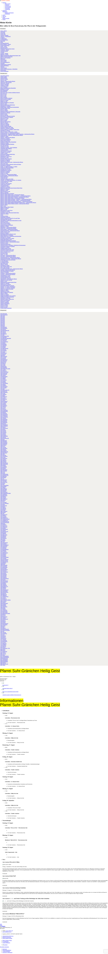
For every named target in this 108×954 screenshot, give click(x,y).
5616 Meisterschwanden (5, 613)
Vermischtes (7, 8)
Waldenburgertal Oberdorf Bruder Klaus (8, 282)
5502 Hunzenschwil (4, 589)
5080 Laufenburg (3, 511)
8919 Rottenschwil (4, 658)
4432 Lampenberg (4, 410)
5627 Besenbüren (3, 624)
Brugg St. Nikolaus (4, 115)
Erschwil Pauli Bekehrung (5, 139)
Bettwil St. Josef (3, 103)
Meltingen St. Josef (4, 190)
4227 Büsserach (3, 360)
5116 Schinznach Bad (4, 522)
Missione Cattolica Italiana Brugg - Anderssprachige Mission (12, 198)
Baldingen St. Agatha (4, 89)
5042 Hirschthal (3, 489)
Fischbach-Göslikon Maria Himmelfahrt (8, 141)
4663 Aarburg (3, 459)
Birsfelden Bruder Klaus (5, 108)
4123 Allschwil (3, 340)
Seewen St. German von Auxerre (6, 250)
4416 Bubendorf (3, 399)
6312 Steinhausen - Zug (5, 648)
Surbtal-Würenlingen (4, 65)
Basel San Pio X (3, 93)
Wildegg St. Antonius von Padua (6, 289)
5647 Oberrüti (3, 632)
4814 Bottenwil (3, 467)
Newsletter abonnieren (4, 946)
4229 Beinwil (3, 363)
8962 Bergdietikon (4, 660)
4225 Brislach (3, 358)
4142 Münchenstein (4, 348)
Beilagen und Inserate (9, 12)
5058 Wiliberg (3, 496)
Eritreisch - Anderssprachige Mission (7, 137)
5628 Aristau (2, 625)
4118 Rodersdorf (3, 339)
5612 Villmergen (3, 610)
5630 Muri (2, 626)
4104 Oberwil (3, 329)
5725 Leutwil (3, 642)
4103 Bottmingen (3, 328)
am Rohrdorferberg (4, 39)
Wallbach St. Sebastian (4, 283)
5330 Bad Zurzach (4, 560)
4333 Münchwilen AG (4, 390)
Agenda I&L (7, 9)
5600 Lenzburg (3, 601)
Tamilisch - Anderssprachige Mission (7, 269)
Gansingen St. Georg (4, 146)
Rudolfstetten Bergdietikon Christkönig (8, 240)
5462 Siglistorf (3, 584)
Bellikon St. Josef (3, 101)
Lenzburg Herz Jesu (4, 182)
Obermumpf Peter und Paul (5, 219)
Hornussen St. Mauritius (5, 159)
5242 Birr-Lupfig (3, 534)
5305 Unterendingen (4, 544)
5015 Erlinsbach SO (4, 475)
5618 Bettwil (3, 614)
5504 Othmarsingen (4, 592)
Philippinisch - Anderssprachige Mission (8, 227)
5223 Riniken (3, 528)
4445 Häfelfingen (3, 422)
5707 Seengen (3, 639)
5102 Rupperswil (3, 514)
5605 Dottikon (3, 604)
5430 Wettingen (3, 574)
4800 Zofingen (3, 461)
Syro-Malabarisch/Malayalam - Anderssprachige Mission (11, 268)
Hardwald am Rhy (4, 47)
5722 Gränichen (3, 640)
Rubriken (4, 2)
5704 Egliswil (3, 635)
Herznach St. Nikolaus (4, 155)
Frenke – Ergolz (3, 46)
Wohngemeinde (3, 310)
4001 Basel (2, 315)
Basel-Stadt (2, 40)
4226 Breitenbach (3, 359)
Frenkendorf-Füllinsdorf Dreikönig (7, 144)
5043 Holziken (3, 491)
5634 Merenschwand (4, 629)
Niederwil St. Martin (4, 213)
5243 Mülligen (3, 535)
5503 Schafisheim (3, 590)
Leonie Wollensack (6, 942)
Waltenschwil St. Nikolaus (5, 284)
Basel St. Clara (3, 95)
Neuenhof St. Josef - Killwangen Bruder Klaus (9, 212)
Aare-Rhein (2, 31)
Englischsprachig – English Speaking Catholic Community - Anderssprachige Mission (17, 134)
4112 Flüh (2, 335)
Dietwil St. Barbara (4, 122)
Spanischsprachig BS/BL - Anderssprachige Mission (10, 258)
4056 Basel (2, 322)
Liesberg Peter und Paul (5, 184)
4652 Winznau (3, 455)
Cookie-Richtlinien (6, 951)
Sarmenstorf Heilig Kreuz (5, 244)
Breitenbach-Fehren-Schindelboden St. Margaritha (10, 111)
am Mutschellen (3, 38)
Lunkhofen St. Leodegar (5, 186)
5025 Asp (2, 478)
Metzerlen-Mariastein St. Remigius (7, 193)
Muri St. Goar (3, 205)
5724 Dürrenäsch (3, 641)
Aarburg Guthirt (3, 76)
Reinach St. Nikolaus (4, 232)
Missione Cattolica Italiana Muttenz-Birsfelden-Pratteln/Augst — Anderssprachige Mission (18, 202)
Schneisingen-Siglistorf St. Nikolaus (7, 246)
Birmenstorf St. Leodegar (5, 106)
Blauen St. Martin (3, 109)
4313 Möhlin (3, 378)
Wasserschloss (3, 70)
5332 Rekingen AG (4, 561)
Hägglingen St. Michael (5, 161)
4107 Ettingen (3, 332)
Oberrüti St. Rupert (4, 221)
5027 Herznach (3, 480)
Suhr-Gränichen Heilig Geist (6, 266)
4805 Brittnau (3, 465)
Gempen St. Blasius (4, 149)
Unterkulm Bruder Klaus (5, 276)
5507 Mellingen (3, 595)
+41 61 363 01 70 (9, 930)
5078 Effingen (3, 509)
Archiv (3, 15)
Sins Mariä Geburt (4, 253)
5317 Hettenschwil (4, 552)
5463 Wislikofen (3, 585)
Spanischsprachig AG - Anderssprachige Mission (10, 257)
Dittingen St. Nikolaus (4, 123)
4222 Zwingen (3, 357)
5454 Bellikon (3, 583)
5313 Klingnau (3, 548)
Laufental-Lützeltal (4, 51)
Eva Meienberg (5, 941)
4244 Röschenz (3, 366)
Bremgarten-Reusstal (4, 43)
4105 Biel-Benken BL (4, 330)
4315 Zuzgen (3, 381)
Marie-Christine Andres (7, 940)
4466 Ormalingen (3, 442)
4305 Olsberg (3, 375)
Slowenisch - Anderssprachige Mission (8, 256)
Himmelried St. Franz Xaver (6, 156)
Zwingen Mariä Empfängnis (6, 308)
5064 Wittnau (3, 500)
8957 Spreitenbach (4, 659)
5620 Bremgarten (3, 616)
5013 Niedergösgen (4, 474)
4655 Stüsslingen (3, 458)
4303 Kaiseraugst (3, 373)
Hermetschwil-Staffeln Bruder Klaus (7, 154)
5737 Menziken (3, 643)
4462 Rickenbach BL (4, 438)
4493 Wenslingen (3, 448)
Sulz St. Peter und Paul (4, 267)
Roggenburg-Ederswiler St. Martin (7, 238)
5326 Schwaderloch (4, 559)
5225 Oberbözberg (4, 529)
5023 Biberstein (3, 476)
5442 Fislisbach (3, 577)
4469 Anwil (2, 446)
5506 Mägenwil (3, 594)
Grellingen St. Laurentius (5, 152)
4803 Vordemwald (4, 464)
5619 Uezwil (3, 615)
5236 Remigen (3, 532)
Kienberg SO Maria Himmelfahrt (6, 167)
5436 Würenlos (3, 576)
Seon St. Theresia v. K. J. (5, 251)
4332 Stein (2, 388)
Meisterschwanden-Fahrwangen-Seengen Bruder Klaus (11, 187)
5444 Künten (3, 579)
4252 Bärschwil (3, 370)
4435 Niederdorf (3, 413)
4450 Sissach (3, 427)
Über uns (4, 16)
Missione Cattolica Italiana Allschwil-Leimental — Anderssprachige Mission (15, 195)
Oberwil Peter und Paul (5, 222)
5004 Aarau (2, 473)
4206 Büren (2, 355)
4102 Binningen (3, 327)
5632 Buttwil (3, 628)
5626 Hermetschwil (4, 623)
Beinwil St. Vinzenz (4, 100)
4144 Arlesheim (3, 350)
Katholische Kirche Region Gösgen (7, 48)
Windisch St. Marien (4, 290)
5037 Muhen (2, 487)
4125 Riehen (2, 342)
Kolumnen (7, 4)
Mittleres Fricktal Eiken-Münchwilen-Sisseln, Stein (10, 55)
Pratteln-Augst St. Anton (5, 231)
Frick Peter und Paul (4, 145)
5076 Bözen (2, 506)
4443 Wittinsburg (3, 420)
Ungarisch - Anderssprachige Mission (7, 274)
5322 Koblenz (3, 555)
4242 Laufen (2, 365)
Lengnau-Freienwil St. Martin (6, 181)
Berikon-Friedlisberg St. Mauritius (7, 102)
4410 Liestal (2, 393)
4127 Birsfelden (3, 345)
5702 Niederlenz (3, 633)
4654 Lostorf (3, 457)
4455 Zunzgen (3, 431)
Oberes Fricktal (3, 61)
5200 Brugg (2, 523)
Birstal (1, 42)
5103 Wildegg (3, 515)
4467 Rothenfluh (3, 443)
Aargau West (3, 34)
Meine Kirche (7, 3)
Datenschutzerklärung (6, 950)
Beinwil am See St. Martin (5, 99)
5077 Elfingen (3, 507)
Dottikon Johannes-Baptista (5, 126)
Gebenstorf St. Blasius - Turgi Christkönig (8, 147)
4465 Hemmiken (3, 441)
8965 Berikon (3, 662)
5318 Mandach (3, 553)
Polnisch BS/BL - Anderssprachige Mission (9, 229)
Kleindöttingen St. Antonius (5, 170)
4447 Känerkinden (4, 424)
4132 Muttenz (3, 346)
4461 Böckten (3, 437)
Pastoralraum (2, 28)
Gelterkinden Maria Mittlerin (6, 148)
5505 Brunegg (3, 593)
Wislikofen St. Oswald (4, 291)
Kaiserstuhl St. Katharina (5, 165)
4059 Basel (2, 326)
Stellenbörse (7, 13)
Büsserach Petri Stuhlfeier (5, 121)
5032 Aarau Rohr (3, 482)
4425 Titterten (3, 406)
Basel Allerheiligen (4, 90)
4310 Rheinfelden (3, 376)
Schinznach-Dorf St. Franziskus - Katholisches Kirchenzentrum (12, 245)
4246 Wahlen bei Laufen (5, 368)
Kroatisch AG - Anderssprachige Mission (8, 174)
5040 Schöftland (3, 488)
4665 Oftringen (3, 460)
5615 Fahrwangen (4, 612)
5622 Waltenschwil (4, 619)
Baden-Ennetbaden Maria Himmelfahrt (8, 88)
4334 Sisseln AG (3, 391)
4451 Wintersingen (4, 428)
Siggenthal (2, 63)
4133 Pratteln (3, 347)
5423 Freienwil (3, 570)
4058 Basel (2, 324)
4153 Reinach (3, 354)
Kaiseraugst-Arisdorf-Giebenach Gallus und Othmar (10, 164)
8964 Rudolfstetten (4, 661)
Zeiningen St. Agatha (4, 301)
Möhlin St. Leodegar (4, 208)
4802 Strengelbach (4, 462)
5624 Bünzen (3, 621)
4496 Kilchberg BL (4, 451)
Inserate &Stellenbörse (4, 11)
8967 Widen (2, 665)
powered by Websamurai (7, 952)
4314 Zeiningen (3, 379)
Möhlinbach (2, 58)
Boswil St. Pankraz (4, 110)
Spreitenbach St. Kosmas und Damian (7, 259)
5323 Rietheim (3, 556)
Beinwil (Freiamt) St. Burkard (6, 98)
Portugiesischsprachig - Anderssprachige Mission (10, 230)
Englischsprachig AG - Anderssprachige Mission (10, 132)
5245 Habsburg (3, 538)
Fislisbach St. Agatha (4, 143)
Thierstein (2, 66)
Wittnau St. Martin (4, 293)
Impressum (4, 949)
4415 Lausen (3, 397)
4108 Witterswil (3, 333)
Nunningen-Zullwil (4, 216)
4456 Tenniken (3, 432)
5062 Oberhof (3, 497)
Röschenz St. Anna (4, 243)
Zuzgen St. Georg (3, 307)
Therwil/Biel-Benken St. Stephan (7, 271)
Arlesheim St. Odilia (4, 85)
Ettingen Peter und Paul (5, 140)
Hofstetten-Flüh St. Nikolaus (6, 158)
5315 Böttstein (3, 550)
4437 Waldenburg (3, 415)
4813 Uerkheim (3, 466)
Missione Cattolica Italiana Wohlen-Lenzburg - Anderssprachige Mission (14, 203)
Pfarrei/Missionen (3, 73)
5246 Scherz (2, 539)
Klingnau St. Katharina (5, 172)
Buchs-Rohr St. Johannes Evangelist (7, 116)
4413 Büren (2, 395)
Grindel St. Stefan (3, 153)
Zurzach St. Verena (4, 305)
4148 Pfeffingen (3, 352)
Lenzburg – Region (4, 53)
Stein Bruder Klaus (4, 263)
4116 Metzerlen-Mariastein (5, 338)
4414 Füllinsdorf (3, 396)
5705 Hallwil (3, 637)
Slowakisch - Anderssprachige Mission (8, 255)
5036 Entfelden (3, 486)
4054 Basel (2, 320)
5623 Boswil (2, 620)
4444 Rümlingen (3, 421)
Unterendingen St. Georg (5, 275)
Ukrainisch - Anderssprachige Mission (7, 273)
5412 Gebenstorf (3, 566)
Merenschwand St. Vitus (5, 191)
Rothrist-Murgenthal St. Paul (6, 239)
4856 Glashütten (3, 470)
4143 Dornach (3, 349)
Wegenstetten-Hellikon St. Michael (7, 285)
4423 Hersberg (3, 404)
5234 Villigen (3, 530)
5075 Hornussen (3, 505)
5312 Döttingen (3, 547)
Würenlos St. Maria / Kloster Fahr (7, 299)
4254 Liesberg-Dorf (4, 372)
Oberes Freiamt (3, 60)
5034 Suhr (2, 484)
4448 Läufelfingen (4, 425)
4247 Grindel (3, 369)
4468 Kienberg (3, 445)
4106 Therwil (3, 331)
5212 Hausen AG (3, 525)
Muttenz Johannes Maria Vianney (7, 207)
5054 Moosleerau (3, 495)
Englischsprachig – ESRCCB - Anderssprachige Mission (11, 135)
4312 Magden (3, 377)
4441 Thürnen (3, 418)
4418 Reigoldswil (3, 401)
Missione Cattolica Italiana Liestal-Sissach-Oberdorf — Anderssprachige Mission (16, 201)
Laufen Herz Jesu (3, 177)
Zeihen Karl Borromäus (5, 300)
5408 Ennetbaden (3, 565)
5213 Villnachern (3, 526)
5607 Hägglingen (3, 606)
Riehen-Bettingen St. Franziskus (6, 235)
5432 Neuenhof (3, 575)
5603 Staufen (3, 602)
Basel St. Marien (3, 97)
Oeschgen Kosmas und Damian (6, 225)
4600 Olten (2, 454)
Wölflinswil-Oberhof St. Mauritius (7, 296)
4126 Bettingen (3, 343)
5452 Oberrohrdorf (4, 580)
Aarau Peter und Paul (4, 75)
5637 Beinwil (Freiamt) (5, 630)
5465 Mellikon (3, 587)
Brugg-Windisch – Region (5, 44)
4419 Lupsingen (3, 402)
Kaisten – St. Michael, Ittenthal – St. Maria (8, 166)
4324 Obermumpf (3, 386)
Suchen (3, 19)
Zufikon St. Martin (4, 304)
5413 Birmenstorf (3, 567)
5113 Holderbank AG (4, 521)
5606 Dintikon (3, 605)
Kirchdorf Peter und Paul (5, 168)
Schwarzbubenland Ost (5, 62)
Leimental (2, 52)
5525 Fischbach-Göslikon (5, 599)
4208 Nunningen (3, 356)
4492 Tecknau (3, 447)
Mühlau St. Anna (3, 209)
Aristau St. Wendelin (4, 84)
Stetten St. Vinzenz (4, 264)
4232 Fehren (2, 364)
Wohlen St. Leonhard (4, 294)
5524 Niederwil (3, 598)
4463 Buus (2, 439)
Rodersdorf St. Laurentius (5, 237)
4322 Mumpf (3, 384)
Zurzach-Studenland (4, 71)
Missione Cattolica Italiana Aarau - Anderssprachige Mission (12, 194)
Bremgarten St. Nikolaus (5, 112)
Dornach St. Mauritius (4, 125)
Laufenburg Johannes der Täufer (6, 179)
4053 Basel (2, 319)
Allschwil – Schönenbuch (5, 36)
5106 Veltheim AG (4, 518)
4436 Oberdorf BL (4, 414)
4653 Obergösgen (3, 456)
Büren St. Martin (3, 120)
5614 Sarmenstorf (3, 611)
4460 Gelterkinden (4, 436)
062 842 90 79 (5, 685)
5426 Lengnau (3, 573)
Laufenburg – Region (4, 49)
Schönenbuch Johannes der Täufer (7, 249)
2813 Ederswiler (3, 313)
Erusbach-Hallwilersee (4, 45)
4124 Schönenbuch (4, 341)
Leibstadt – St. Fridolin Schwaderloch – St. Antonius (10, 180)
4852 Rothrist (3, 468)
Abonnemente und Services (7, 936)
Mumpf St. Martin (4, 204)
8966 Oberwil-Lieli (4, 663)
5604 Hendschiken (4, 603)
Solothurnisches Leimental (5, 64)
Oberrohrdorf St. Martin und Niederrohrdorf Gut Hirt (10, 220)
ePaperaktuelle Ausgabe (5, 18)
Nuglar (1, 214)
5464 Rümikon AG (4, 586)
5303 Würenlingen (4, 542)
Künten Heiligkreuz (4, 176)
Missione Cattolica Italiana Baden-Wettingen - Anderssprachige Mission (14, 196)
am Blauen (2, 37)
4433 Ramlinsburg (4, 411)
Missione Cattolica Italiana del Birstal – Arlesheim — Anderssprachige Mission (16, 199)
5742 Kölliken (3, 644)
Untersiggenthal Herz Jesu (5, 277)
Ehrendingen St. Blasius (5, 130)
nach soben (1, 925)
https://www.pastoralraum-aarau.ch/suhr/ (10, 691)
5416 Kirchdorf (3, 568)
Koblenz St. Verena (4, 173)
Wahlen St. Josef (3, 281)
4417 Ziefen (2, 400)
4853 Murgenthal (3, 469)
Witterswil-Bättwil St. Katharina (6, 292)
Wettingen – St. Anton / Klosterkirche (7, 286)
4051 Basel (2, 317)
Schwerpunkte (8, 7)
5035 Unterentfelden (4, 485)
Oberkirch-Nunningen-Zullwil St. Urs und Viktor (10, 218)
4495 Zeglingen (3, 450)
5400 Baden (2, 564)
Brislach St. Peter (3, 113)
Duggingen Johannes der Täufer (6, 127)
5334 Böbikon (3, 562)
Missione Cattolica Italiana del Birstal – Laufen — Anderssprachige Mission (15, 200)
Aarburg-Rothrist (3, 77)
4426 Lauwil (2, 407)
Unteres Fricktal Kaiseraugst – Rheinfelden (8, 69)
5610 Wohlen (3, 608)
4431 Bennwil (3, 409)
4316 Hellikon (3, 382)
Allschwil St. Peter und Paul (6, 82)
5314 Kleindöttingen (4, 549)
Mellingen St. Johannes (5, 189)
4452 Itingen (2, 429)
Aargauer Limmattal (4, 35)
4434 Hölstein (3, 412)
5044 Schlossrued (3, 492)
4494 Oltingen (3, 449)
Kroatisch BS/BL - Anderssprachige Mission (9, 175)
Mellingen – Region (4, 54)
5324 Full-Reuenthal (4, 557)
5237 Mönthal (3, 533)
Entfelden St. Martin (4, 136)
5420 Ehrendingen (4, 569)
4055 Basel (2, 321)
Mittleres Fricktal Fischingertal (6, 56)
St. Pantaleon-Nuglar (4, 262)
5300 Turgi (2, 541)
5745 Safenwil (3, 645)
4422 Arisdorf (3, 403)
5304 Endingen (3, 543)
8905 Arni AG (3, 653)
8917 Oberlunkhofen (4, 656)
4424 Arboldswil (3, 405)
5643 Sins (2, 631)
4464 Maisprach (3, 440)
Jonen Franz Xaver (4, 163)
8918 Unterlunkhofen (4, 657)
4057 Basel (2, 323)
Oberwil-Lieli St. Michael (5, 223)
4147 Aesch (2, 351)
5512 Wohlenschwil (4, 596)
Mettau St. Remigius (4, 192)
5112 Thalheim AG (4, 520)
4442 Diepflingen (3, 419)
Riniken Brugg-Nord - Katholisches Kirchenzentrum (10, 236)
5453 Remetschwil (4, 582)
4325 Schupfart (3, 387)
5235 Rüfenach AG (4, 531)
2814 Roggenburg (4, 314)
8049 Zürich (2, 650)
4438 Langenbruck (4, 416)
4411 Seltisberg (3, 394)
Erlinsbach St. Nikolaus (5, 138)
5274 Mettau (2, 540)
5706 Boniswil (3, 638)
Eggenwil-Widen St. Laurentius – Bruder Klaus (9, 129)
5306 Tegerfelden (3, 546)
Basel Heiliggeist (3, 91)
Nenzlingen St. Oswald (5, 211)
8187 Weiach (3, 652)
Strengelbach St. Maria (4, 265)
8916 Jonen (2, 654)
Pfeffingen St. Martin (4, 226)
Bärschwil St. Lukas (4, 118)
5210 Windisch (3, 524)
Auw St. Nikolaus (4, 86)
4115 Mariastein (3, 337)
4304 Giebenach (3, 374)
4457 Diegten (3, 433)
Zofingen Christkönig (4, 302)
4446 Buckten (3, 423)
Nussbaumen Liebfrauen (5, 217)
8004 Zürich (2, 649)
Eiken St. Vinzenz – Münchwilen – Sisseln (8, 131)
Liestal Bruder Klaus (4, 185)
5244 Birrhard (3, 537)
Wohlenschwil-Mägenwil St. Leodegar (8, 295)
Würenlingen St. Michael (5, 298)
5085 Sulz (2, 513)
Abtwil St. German (4, 79)
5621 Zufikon (3, 617)
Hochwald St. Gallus (4, 157)
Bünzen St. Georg (4, 119)
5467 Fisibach (3, 588)
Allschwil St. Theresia (4, 83)
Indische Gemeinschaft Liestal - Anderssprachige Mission (11, 162)
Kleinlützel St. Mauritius (5, 171)
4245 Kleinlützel (3, 367)
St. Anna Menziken (4, 260)
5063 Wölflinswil (3, 498)
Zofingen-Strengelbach (4, 303)
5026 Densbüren (3, 479)
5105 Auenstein (3, 516)
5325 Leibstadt (3, 558)
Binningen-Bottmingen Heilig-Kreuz (7, 104)
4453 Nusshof (3, 430)
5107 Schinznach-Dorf (4, 519)
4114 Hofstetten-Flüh (4, 336)
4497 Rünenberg (3, 452)
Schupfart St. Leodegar (5, 247)
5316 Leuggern (3, 551)
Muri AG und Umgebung (5, 57)
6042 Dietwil (3, 647)
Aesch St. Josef (3, 80)
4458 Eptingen (3, 434)
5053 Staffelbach (3, 494)
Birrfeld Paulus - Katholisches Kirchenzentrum (9, 107)
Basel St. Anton (3, 94)
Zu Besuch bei (8, 6)
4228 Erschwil (3, 361)
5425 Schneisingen (4, 571)
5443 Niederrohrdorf (4, 578)
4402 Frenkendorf (4, 392)
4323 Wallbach (3, 385)
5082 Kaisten (3, 512)
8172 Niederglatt (3, 651)
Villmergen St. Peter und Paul (6, 280)
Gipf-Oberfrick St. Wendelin (6, 150)
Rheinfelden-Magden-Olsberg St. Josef (8, 234)
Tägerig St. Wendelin (4, 272)
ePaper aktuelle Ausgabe (7, 938)
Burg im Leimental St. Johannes (6, 117)
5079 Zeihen (2, 510)
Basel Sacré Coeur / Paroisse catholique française (10, 92)
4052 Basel (2, 318)
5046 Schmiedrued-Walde (5, 493)
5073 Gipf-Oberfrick (4, 503)
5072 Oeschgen (3, 502)
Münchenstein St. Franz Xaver (6, 210)
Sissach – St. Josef (4, 254)
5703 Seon (2, 634)
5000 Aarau (2, 471)
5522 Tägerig (3, 597)
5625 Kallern (3, 622)
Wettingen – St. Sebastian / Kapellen (7, 287)
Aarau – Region (3, 30)
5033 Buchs (2, 483)
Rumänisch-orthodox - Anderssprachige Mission (9, 241)
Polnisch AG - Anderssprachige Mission (8, 228)
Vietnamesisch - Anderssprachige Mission (8, 278)
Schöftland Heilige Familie (5, 248)
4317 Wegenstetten (4, 383)
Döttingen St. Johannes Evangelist (7, 128)
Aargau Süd (2, 33)
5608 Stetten (2, 607)
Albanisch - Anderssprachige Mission (7, 81)
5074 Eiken (2, 504)
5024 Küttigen (3, 477)
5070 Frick (2, 501)
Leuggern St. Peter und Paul (6, 183)
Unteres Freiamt (3, 67)
